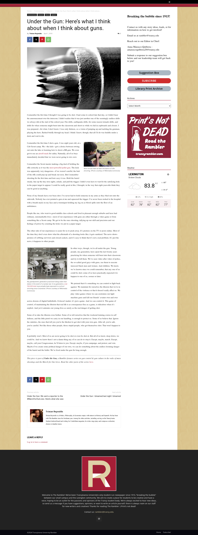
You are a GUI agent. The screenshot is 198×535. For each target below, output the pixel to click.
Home (29, 11)
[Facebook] (29, 39)
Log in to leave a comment (37, 442)
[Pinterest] (42, 39)
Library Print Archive (149, 88)
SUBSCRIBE (149, 80)
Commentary (39, 11)
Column (49, 11)
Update (53, 15)
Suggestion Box (149, 73)
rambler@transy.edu (149, 35)
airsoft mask (43, 153)
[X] (36, 39)
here (91, 361)
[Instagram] (169, 2)
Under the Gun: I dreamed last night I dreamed (100, 396)
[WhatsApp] (48, 39)
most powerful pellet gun (60, 167)
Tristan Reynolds (35, 33)
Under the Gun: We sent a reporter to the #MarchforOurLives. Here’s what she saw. (45, 397)
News (47, 15)
